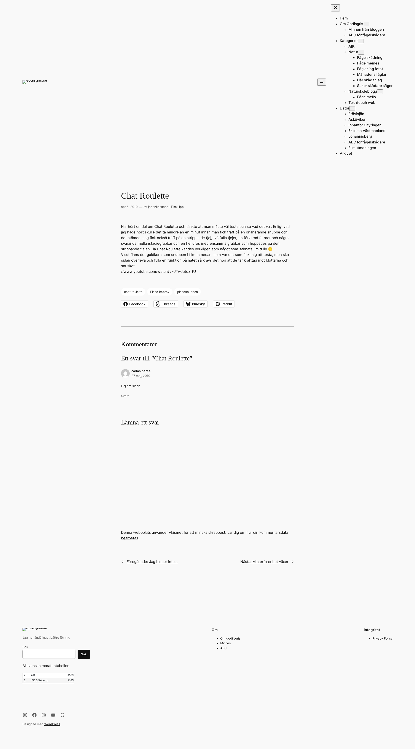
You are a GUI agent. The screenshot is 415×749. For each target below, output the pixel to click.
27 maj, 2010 (140, 376)
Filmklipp (177, 207)
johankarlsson (158, 207)
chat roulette (133, 292)
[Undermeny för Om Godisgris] (366, 24)
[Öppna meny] (321, 82)
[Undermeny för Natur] (361, 52)
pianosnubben (187, 292)
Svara (125, 396)
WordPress (52, 724)
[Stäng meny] (335, 7)
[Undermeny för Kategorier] (361, 41)
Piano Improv (159, 292)
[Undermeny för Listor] (352, 108)
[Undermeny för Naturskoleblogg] (380, 91)
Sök (25, 647)
